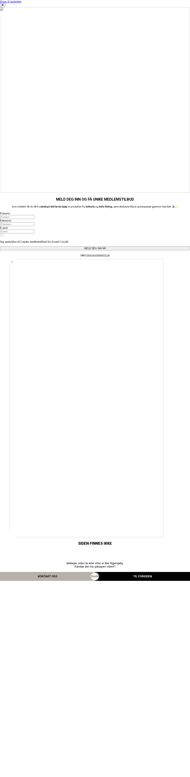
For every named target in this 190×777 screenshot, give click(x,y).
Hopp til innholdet (10, 1)
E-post (4, 227)
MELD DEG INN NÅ (95, 248)
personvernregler (97, 255)
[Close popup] (2, 5)
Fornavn (5, 213)
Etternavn (5, 220)
